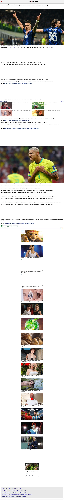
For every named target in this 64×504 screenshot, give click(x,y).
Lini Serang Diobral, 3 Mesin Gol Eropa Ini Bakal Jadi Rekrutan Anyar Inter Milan (18, 83)
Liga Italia (11, 47)
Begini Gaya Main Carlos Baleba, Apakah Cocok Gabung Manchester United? (14, 490)
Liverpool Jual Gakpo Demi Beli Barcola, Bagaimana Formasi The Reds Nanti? (14, 496)
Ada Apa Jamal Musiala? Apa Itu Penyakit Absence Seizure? (11, 488)
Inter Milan (15, 47)
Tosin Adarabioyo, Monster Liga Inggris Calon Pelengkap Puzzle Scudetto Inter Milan (19, 223)
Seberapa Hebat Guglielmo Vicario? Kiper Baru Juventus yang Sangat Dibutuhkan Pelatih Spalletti (17, 494)
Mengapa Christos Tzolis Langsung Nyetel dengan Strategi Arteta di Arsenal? (14, 492)
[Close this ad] (63, 499)
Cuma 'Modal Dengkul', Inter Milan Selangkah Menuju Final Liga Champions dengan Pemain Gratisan (21, 128)
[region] (32, 502)
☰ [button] (1, 1)
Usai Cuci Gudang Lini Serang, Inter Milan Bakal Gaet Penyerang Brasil (16, 120)
